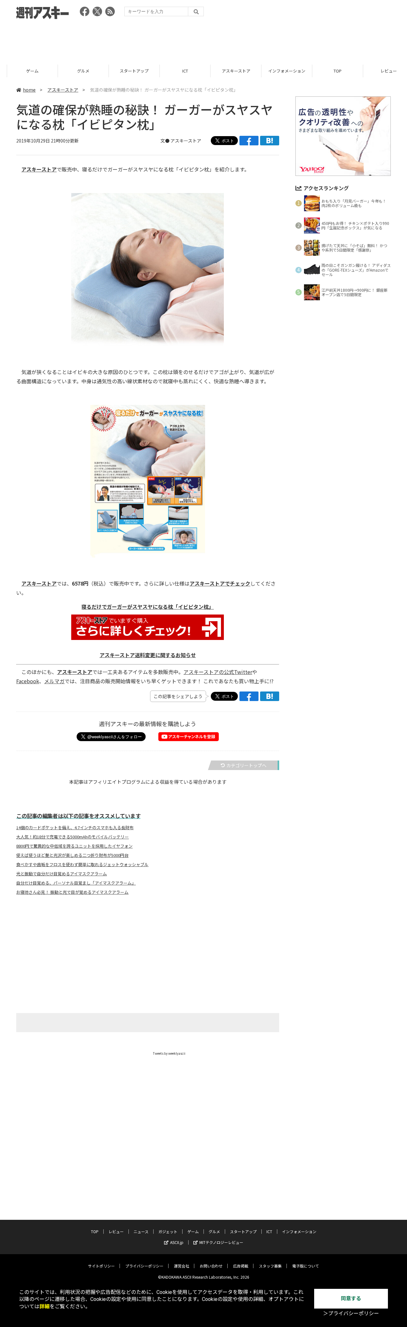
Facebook (27, 681)
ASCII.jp (176, 1242)
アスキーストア (229, 71)
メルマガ (54, 681)
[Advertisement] (203, 39)
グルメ (76, 71)
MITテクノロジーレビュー (221, 1242)
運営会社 (181, 1265)
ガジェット (167, 1231)
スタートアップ (127, 71)
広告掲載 (240, 1265)
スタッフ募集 (270, 1265)
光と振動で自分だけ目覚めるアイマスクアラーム (61, 874)
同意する (351, 1299)
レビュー (381, 71)
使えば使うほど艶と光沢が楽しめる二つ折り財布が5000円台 (72, 855)
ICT (178, 71)
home (29, 90)
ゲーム (25, 71)
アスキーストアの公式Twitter (217, 672)
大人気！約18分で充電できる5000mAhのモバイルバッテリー (72, 837)
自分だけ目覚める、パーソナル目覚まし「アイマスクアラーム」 (76, 883)
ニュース (141, 1231)
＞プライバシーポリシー (351, 1313)
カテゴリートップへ (246, 765)
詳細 (44, 1306)
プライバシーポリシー (144, 1265)
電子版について (305, 1265)
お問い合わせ (211, 1265)
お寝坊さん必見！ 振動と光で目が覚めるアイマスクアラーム (72, 892)
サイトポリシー (101, 1265)
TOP (331, 71)
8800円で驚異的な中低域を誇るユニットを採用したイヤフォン (74, 846)
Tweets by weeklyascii (169, 1053)
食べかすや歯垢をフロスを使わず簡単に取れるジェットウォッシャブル (82, 864)
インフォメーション (279, 71)
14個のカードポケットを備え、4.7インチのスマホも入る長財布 (75, 827)
